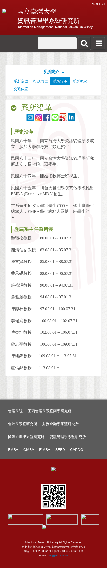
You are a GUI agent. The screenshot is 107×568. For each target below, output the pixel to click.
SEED (60, 450)
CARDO (76, 450)
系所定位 (21, 81)
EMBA (13, 450)
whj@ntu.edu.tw (58, 555)
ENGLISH (97, 4)
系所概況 (80, 81)
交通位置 (21, 89)
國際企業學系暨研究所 (26, 437)
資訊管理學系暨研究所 (68, 437)
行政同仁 (40, 81)
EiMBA (44, 450)
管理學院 (15, 411)
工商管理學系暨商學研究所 (49, 411)
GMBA (28, 450)
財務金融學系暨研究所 (60, 424)
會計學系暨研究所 (22, 424)
